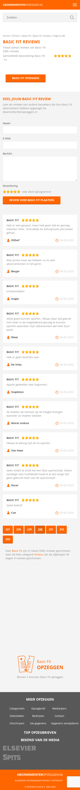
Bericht (7, 153)
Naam (6, 123)
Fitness (38, 554)
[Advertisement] (40, 607)
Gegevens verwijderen (65, 723)
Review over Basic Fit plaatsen (31, 200)
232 (62, 529)
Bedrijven (38, 716)
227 (8, 529)
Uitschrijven (16, 723)
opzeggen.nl (23, 4)
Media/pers (59, 708)
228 (18, 529)
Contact (59, 716)
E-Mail (7, 138)
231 (51, 529)
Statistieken (17, 716)
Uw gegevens (38, 723)
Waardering (10, 186)
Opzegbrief (38, 708)
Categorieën (17, 708)
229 (29, 529)
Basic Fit (17, 551)
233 (8, 539)
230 (40, 529)
